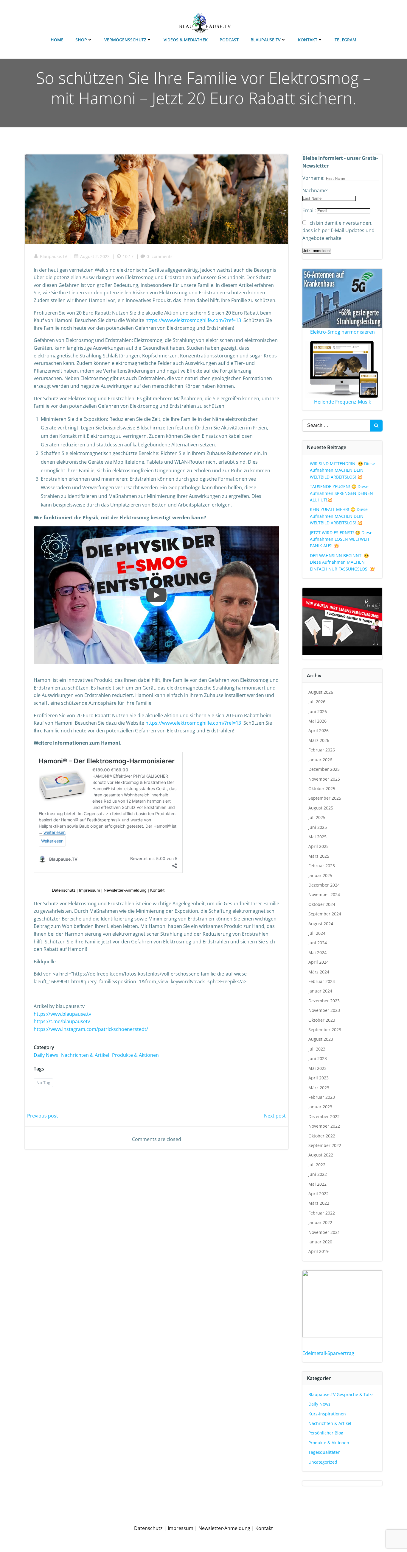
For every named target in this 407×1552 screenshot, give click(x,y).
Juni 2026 (317, 711)
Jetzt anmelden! (317, 250)
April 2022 (318, 1193)
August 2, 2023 (95, 256)
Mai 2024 (317, 952)
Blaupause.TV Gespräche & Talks (341, 1394)
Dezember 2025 (324, 769)
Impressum (180, 1528)
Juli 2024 (316, 933)
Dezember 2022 (324, 1116)
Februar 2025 (321, 865)
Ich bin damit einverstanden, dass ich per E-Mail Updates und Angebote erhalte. (338, 230)
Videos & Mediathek (186, 40)
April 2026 (318, 730)
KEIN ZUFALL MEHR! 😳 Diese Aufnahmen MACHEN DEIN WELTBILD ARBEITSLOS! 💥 (339, 516)
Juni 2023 (317, 1058)
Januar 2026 (320, 759)
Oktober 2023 (321, 1020)
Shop (81, 40)
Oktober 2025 (321, 788)
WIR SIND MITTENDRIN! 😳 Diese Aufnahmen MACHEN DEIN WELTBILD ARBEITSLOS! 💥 (342, 470)
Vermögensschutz (125, 40)
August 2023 (320, 1039)
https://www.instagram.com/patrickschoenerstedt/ (91, 1029)
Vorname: (314, 178)
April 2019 (318, 1251)
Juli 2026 (316, 701)
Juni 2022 (317, 1174)
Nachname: (315, 190)
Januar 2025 (320, 875)
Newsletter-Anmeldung (224, 1528)
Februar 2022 (321, 1213)
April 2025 (318, 846)
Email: (309, 210)
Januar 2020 (320, 1242)
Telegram (345, 40)
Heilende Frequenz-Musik (342, 401)
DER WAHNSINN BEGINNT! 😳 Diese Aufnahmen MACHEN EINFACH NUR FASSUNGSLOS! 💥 (342, 562)
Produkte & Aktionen (135, 1055)
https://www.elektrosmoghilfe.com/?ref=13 (193, 320)
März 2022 (318, 1203)
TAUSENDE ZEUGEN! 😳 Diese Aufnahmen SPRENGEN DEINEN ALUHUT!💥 (341, 493)
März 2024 (318, 972)
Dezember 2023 (324, 1001)
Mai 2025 (317, 837)
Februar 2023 (321, 1097)
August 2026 (320, 692)
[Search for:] (336, 426)
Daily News (46, 1055)
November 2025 (324, 779)
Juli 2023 (316, 1049)
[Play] (156, 595)
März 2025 (318, 856)
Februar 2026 (321, 750)
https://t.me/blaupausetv (62, 1021)
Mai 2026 (317, 721)
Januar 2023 (320, 1106)
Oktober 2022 (321, 1136)
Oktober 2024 (321, 904)
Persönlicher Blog (325, 1433)
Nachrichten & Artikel (85, 1055)
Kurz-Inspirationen (327, 1414)
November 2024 (324, 894)
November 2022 (324, 1126)
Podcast (229, 40)
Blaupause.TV (266, 40)
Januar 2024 (320, 991)
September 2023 (324, 1029)
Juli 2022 (316, 1164)
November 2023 (324, 1010)
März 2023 (318, 1087)
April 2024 (318, 962)
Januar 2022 (320, 1222)
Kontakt (307, 40)
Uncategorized (322, 1462)
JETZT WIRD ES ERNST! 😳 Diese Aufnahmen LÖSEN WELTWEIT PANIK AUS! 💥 (341, 539)
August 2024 (320, 923)
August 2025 (320, 808)
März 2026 (318, 740)
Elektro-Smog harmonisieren (342, 332)
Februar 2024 (321, 981)
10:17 (128, 256)
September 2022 (324, 1145)
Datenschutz (148, 1528)
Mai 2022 (317, 1184)
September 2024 (324, 914)
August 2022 (320, 1155)
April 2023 (318, 1078)
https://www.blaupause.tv (62, 1014)
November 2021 (324, 1232)
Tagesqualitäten (324, 1452)
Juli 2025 (316, 817)
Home (57, 40)
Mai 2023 (317, 1068)
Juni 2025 (317, 827)
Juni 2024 (317, 942)
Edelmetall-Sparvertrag (328, 1353)
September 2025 (324, 798)
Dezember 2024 (324, 885)
